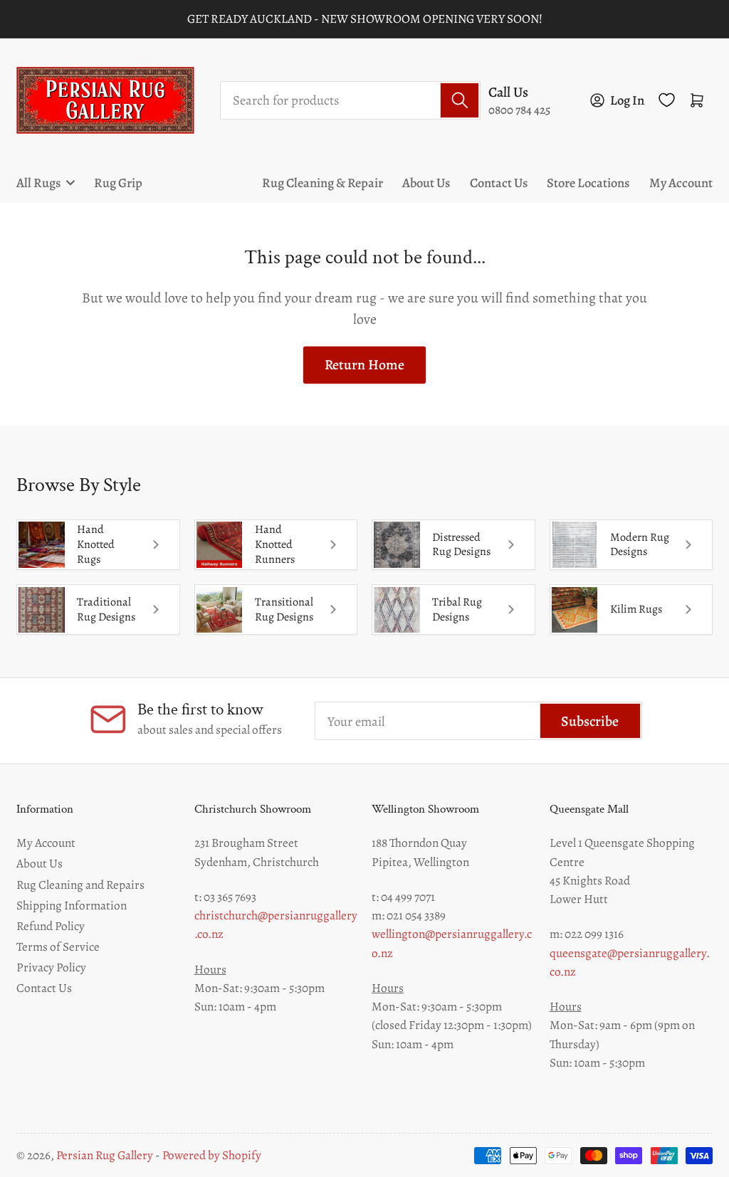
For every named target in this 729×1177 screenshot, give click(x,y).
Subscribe (590, 721)
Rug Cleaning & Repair (322, 182)
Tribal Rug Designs (457, 609)
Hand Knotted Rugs (96, 544)
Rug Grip (118, 182)
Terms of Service (58, 946)
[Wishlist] (666, 100)
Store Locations (588, 182)
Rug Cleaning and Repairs (80, 884)
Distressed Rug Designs (461, 544)
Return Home (364, 364)
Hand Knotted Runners (275, 544)
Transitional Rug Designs (284, 609)
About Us (426, 182)
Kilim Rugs (636, 609)
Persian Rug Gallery (104, 1155)
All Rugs (38, 182)
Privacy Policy (51, 967)
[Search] (459, 100)
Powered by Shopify (211, 1155)
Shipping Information (71, 905)
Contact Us (499, 182)
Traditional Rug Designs (106, 609)
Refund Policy (50, 925)
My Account (681, 182)
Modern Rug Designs (639, 544)
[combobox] (350, 100)
